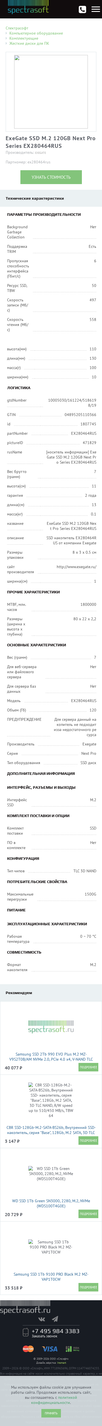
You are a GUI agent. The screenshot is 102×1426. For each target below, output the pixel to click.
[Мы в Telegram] (58, 1319)
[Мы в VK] (44, 1319)
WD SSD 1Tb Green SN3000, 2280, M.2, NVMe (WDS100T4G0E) (51, 1203)
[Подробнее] (88, 1067)
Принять (51, 1413)
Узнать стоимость (51, 177)
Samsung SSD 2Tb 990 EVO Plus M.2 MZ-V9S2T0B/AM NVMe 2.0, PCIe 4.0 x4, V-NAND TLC (51, 1057)
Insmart (61, 1363)
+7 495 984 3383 (56, 1330)
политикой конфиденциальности (54, 1400)
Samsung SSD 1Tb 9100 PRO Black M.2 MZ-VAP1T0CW (51, 1277)
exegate (40, 153)
